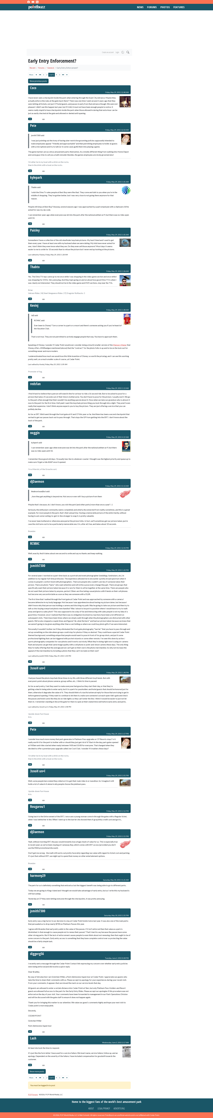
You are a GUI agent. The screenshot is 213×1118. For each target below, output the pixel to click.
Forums (152, 7)
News (140, 7)
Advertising (119, 1108)
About (91, 1108)
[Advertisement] (106, 29)
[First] (36, 75)
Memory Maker (120, 345)
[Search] (127, 52)
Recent (33, 68)
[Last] (67, 75)
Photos (165, 7)
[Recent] (122, 52)
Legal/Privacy (104, 1108)
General (50, 68)
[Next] (63, 75)
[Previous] (40, 75)
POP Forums (33, 1094)
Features (179, 7)
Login (117, 52)
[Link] (43, 118)
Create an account (108, 52)
